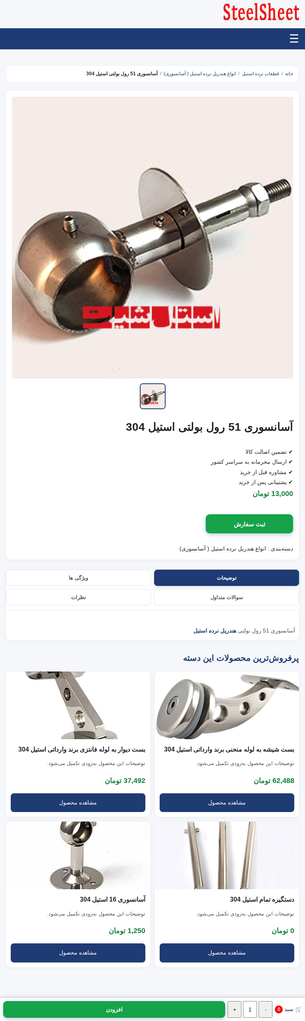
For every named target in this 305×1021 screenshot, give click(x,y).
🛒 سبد (290, 1009)
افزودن (114, 1009)
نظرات (78, 597)
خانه (289, 73)
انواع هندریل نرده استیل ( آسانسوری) (200, 73)
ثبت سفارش (249, 524)
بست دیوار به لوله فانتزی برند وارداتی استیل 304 (81, 749)
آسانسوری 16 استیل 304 (112, 899)
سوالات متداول (226, 597)
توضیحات (227, 578)
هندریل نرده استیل (214, 630)
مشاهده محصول (227, 802)
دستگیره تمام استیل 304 (262, 899)
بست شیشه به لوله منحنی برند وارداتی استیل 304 (229, 749)
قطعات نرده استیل (260, 73)
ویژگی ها (78, 578)
